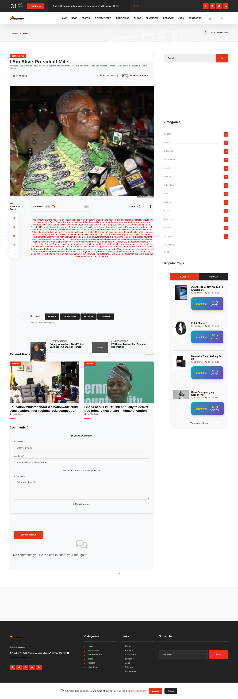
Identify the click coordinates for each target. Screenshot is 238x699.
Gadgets (184, 277)
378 (120, 6)
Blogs (137, 18)
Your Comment (21, 476)
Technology (70, 316)
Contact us (195, 18)
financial (168, 219)
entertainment (95, 654)
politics (144, 75)
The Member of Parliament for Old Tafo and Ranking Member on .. (84, 6)
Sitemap (129, 667)
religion (167, 202)
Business (88, 316)
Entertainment (103, 18)
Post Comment (30, 535)
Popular (213, 277)
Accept (155, 691)
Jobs (181, 18)
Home (64, 18)
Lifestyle (168, 18)
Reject (171, 691)
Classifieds (152, 18)
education (169, 185)
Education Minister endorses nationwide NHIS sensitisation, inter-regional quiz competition (44, 408)
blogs (90, 659)
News (74, 18)
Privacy (129, 650)
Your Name (19, 441)
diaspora (168, 236)
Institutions (122, 18)
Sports (86, 18)
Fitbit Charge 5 (199, 323)
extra (166, 210)
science (168, 228)
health (167, 193)
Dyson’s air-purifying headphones (202, 393)
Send (218, 655)
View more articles (199, 423)
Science (52, 316)
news (25, 33)
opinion (167, 176)
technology (169, 159)
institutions (93, 650)
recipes (91, 663)
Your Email (19, 456)
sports (167, 142)
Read (124, 76)
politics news (18, 56)
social (167, 168)
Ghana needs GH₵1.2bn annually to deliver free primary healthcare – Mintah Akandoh (116, 408)
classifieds (93, 667)
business (168, 151)
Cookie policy (139, 690)
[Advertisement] (92, 282)
